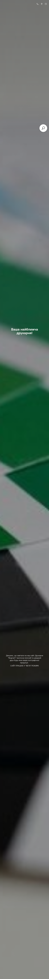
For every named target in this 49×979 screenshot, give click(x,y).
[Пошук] (43, 128)
